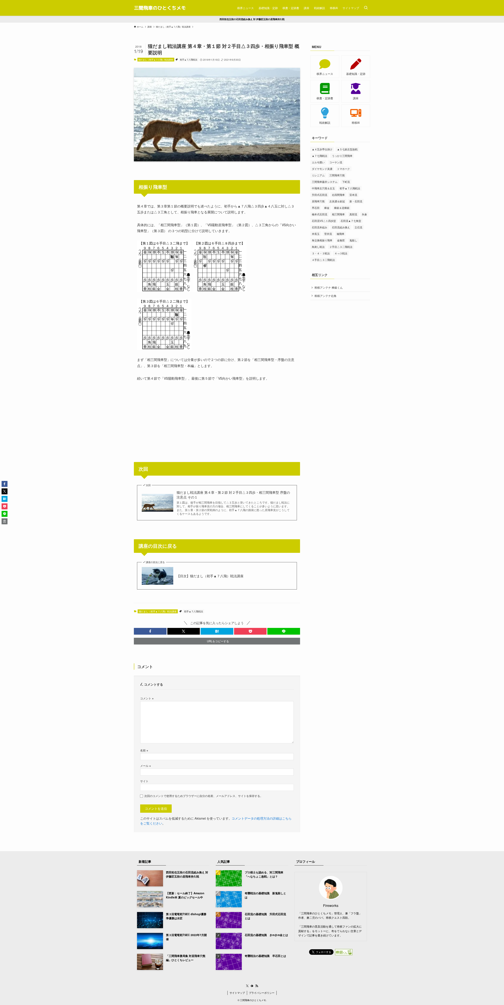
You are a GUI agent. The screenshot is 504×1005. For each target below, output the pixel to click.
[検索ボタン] (365, 8)
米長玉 (316, 234)
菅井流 (328, 234)
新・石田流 (355, 201)
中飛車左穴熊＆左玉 (323, 188)
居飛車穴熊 (318, 201)
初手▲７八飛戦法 (188, 59)
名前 (144, 750)
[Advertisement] (217, 415)
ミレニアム (318, 175)
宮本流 (353, 195)
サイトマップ (237, 993)
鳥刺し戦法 (318, 247)
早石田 (316, 208)
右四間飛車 (338, 195)
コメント (147, 698)
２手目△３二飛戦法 (340, 247)
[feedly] (252, 986)
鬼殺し (353, 240)
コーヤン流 (335, 162)
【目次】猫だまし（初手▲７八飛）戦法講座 (210, 576)
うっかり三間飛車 (342, 156)
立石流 (358, 227)
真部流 (353, 214)
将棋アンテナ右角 (325, 296)
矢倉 (364, 214)
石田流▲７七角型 (351, 221)
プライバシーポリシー (261, 993)
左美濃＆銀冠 (337, 201)
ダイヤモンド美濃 (322, 169)
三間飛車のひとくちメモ (160, 8)
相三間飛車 (338, 214)
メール (145, 765)
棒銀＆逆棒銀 (341, 208)
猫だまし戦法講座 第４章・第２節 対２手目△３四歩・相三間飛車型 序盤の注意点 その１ (233, 494)
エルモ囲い (318, 162)
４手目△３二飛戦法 (323, 260)
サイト (144, 781)
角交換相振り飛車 (322, 240)
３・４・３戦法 (321, 253)
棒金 (326, 208)
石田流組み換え (341, 227)
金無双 (341, 240)
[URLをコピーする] (4, 521)
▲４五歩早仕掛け (322, 149)
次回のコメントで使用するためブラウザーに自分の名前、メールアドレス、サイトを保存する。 (203, 795)
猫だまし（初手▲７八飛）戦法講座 (155, 59)
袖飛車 (340, 234)
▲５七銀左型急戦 (347, 149)
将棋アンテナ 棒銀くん (328, 287)
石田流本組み (319, 227)
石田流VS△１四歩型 (324, 221)
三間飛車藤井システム (324, 182)
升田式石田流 (319, 195)
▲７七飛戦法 (319, 156)
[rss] (256, 986)
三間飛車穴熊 (337, 175)
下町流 (346, 182)
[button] (150, 631)
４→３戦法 (340, 253)
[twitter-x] (247, 986)
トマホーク (343, 169)
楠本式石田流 (319, 214)
